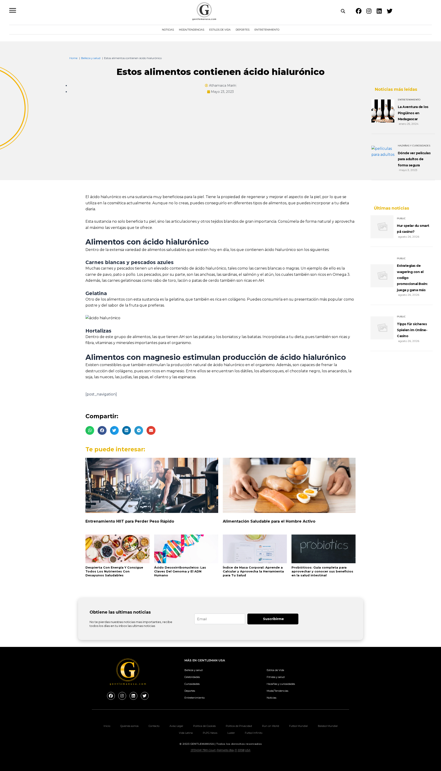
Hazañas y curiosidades (281, 684)
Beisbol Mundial (328, 726)
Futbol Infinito (253, 732)
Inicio (107, 726)
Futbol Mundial (298, 726)
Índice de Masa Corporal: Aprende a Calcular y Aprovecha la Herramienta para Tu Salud (253, 571)
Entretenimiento (266, 29)
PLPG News (210, 732)
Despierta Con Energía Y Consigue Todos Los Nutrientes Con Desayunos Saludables (114, 571)
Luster (231, 732)
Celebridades (192, 677)
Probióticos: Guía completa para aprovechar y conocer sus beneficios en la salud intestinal (322, 571)
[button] (89, 430)
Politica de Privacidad (239, 726)
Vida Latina (186, 732)
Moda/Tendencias (191, 29)
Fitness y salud (276, 677)
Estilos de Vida (220, 29)
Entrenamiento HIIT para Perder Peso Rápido (129, 521)
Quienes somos (129, 726)
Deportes (242, 29)
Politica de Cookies (204, 726)
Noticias (168, 29)
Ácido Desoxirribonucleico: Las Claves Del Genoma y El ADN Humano (180, 571)
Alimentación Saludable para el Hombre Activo (269, 521)
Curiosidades (192, 684)
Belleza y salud (193, 670)
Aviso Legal (176, 726)
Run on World (270, 726)
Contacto (154, 726)
